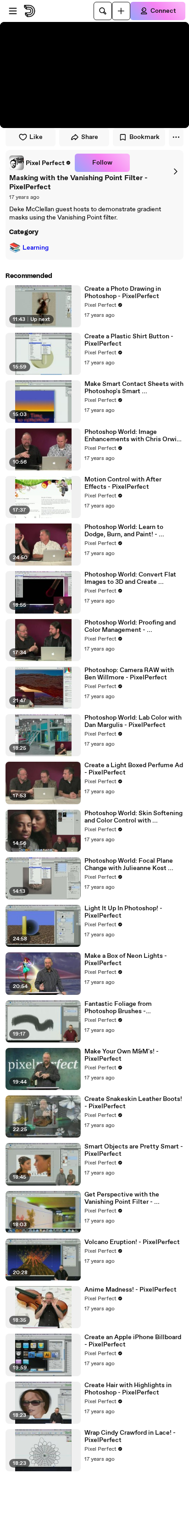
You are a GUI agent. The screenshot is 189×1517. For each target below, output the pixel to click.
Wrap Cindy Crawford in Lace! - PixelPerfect (130, 1436)
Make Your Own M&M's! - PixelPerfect (121, 1055)
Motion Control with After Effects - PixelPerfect (122, 483)
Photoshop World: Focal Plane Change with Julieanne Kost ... (128, 864)
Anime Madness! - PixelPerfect (130, 1289)
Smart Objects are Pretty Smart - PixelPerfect (133, 1150)
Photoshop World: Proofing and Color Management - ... (130, 626)
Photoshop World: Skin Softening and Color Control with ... (133, 817)
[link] (40, 162)
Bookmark (144, 137)
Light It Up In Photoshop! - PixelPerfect (123, 912)
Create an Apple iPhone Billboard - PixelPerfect (132, 1341)
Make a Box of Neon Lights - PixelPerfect (125, 959)
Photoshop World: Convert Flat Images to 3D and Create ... (130, 578)
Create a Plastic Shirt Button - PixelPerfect (128, 340)
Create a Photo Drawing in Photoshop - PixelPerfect (122, 292)
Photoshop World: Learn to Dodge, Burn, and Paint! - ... (124, 530)
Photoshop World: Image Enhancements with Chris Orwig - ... (132, 435)
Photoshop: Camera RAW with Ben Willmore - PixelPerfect (129, 674)
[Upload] (121, 11)
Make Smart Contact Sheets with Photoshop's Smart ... (133, 387)
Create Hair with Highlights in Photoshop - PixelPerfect (128, 1389)
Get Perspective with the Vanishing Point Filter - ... (122, 1198)
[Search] (103, 11)
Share (89, 137)
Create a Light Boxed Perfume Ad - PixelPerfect (133, 769)
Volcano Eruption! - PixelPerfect (132, 1242)
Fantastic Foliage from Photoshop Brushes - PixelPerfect (118, 1007)
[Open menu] (13, 11)
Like (36, 137)
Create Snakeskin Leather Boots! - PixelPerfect (133, 1102)
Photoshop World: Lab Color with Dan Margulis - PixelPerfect (133, 721)
